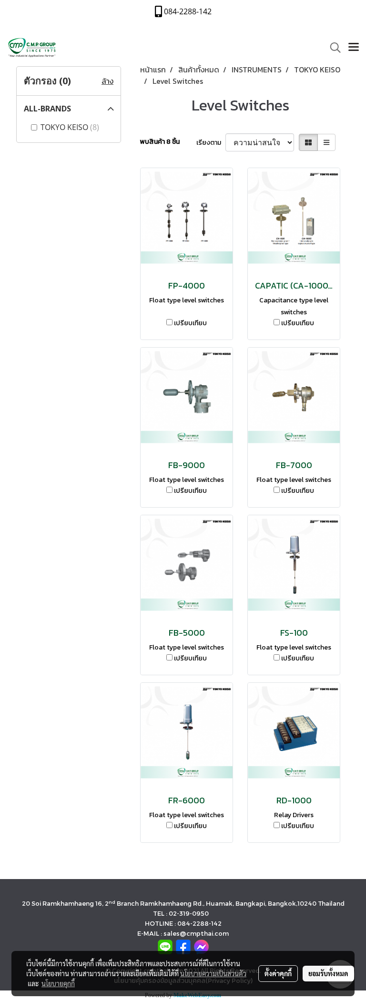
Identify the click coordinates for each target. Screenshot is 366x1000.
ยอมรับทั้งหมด (328, 973)
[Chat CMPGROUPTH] (201, 946)
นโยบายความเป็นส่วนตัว (213, 973)
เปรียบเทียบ (190, 323)
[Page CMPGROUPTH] (183, 946)
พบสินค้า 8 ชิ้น (160, 142)
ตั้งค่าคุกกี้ (278, 973)
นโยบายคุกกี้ (58, 983)
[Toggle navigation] (353, 47)
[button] (332, 47)
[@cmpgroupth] (165, 946)
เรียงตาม (210, 143)
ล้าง (107, 81)
